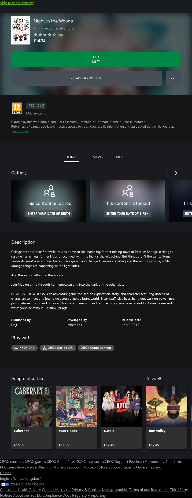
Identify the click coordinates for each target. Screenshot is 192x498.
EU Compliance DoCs (54, 495)
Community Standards (163, 461)
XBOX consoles (12, 461)
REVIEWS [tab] (96, 157)
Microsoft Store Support (102, 467)
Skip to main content (16, 2)
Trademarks (160, 489)
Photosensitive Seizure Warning (26, 467)
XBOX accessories (90, 461)
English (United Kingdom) (20, 478)
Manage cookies (115, 489)
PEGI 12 (34, 105)
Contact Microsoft (56, 489)
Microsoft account (66, 467)
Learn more (20, 131)
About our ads (24, 495)
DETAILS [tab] (71, 157)
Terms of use (139, 489)
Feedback (136, 461)
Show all (154, 378)
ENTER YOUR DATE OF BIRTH (49, 213)
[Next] (176, 173)
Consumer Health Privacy (20, 489)
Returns (128, 467)
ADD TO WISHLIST (89, 78)
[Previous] (166, 173)
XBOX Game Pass (61, 461)
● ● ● (173, 78)
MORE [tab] (120, 157)
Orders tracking (148, 467)
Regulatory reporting (89, 495)
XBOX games (35, 461)
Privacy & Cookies (86, 489)
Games (5, 472)
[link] (31, 417)
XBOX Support (116, 461)
